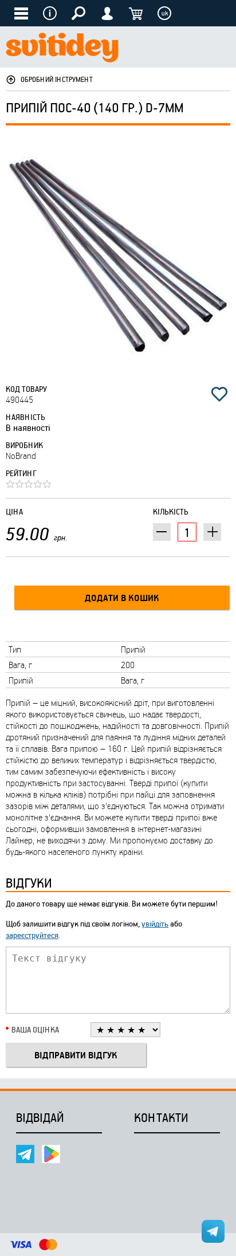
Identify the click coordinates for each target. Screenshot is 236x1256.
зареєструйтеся (32, 934)
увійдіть (154, 923)
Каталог (21, 13)
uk (165, 13)
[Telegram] (25, 1154)
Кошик (136, 13)
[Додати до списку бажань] (219, 394)
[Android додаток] (51, 1154)
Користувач (107, 13)
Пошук (78, 13)
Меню (50, 13)
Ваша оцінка (35, 1029)
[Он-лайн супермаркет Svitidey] (62, 49)
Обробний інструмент (57, 79)
